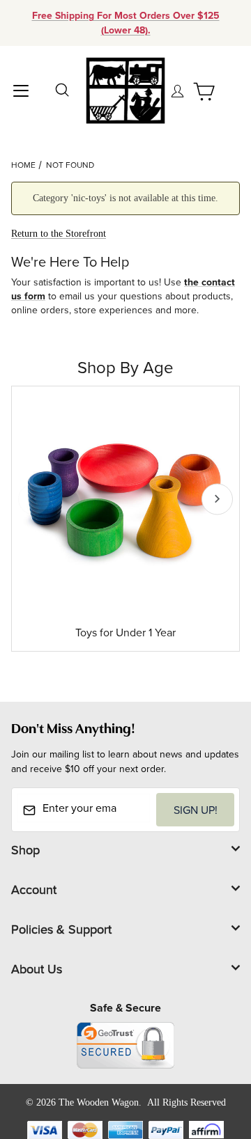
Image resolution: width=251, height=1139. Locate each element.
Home (23, 165)
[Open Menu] (21, 90)
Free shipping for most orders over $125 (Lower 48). (126, 22)
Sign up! (196, 809)
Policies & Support (61, 929)
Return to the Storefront (58, 233)
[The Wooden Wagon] (125, 89)
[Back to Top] (208, 1052)
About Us (36, 968)
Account (33, 889)
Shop (25, 849)
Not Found (70, 165)
